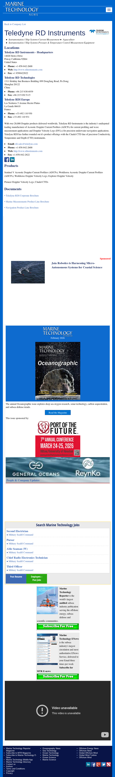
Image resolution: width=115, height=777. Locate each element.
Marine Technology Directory (18, 762)
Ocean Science (49, 757)
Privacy (9, 773)
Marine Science (49, 760)
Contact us (11, 764)
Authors (9, 766)
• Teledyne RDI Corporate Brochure (21, 195)
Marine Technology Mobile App (19, 760)
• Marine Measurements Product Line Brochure (26, 201)
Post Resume (16, 576)
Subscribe (57, 626)
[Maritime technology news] (21, 11)
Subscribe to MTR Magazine (18, 753)
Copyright (10, 771)
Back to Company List (15, 24)
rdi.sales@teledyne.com (26, 143)
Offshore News (85, 751)
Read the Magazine (58, 412)
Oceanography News (51, 748)
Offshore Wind (85, 757)
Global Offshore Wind (88, 753)
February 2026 (58, 337)
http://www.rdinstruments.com (28, 69)
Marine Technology (51, 755)
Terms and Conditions (15, 769)
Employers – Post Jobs (36, 578)
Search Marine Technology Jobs (58, 524)
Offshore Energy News (89, 748)
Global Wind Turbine (88, 755)
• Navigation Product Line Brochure (21, 207)
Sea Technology (49, 751)
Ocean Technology (51, 753)
